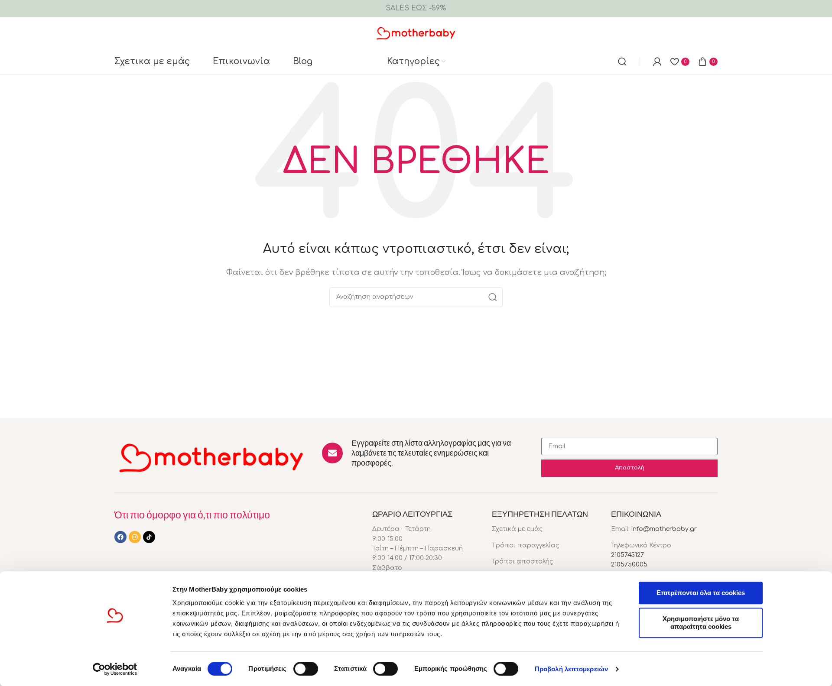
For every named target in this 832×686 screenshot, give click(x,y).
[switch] (305, 669)
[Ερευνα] (622, 61)
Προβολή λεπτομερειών (571, 669)
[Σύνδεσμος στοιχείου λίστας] (545, 529)
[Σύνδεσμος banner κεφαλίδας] (416, 8)
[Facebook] (120, 537)
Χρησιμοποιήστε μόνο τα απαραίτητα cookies (701, 622)
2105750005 (629, 564)
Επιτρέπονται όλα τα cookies (700, 592)
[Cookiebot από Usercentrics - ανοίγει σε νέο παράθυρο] (115, 669)
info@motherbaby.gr (664, 529)
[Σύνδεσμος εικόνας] (211, 457)
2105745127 (627, 555)
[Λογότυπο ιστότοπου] (416, 32)
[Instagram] (135, 537)
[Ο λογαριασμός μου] (657, 61)
